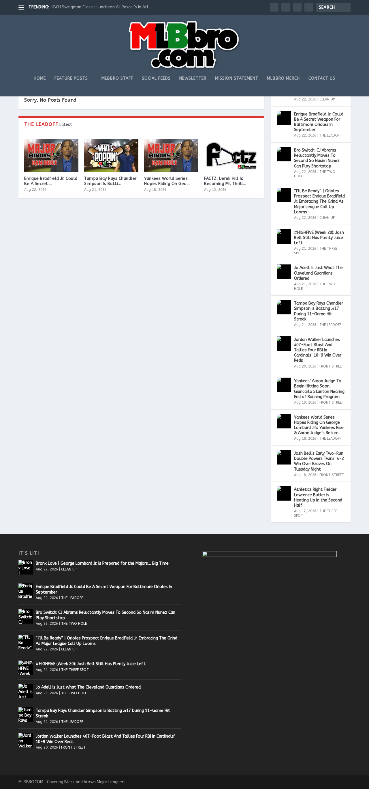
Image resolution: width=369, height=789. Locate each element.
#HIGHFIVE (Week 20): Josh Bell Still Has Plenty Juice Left (319, 237)
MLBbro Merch (283, 78)
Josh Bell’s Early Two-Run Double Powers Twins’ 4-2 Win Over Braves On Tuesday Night (319, 461)
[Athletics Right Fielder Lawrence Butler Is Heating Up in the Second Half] (284, 493)
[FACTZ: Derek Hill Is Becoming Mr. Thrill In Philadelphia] (231, 155)
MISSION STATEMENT (236, 78)
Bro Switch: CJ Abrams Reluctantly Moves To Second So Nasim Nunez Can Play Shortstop (317, 158)
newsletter (192, 78)
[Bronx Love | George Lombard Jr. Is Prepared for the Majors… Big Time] (25, 567)
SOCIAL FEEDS (156, 78)
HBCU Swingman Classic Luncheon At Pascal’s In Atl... (101, 7)
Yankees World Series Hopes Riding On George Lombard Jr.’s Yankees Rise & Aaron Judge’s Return (319, 425)
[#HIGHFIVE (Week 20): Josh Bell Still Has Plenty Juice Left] (284, 236)
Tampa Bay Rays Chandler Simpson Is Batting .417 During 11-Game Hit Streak (318, 311)
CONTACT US (321, 78)
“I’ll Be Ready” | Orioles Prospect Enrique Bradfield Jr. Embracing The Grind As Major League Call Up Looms (319, 201)
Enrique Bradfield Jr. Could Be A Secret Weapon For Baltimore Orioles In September (318, 122)
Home (40, 78)
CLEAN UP (327, 99)
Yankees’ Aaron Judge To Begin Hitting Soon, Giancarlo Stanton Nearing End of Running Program (319, 388)
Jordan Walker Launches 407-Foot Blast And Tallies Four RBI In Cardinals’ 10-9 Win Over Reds (317, 350)
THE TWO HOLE (74, 624)
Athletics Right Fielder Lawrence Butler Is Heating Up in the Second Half (318, 497)
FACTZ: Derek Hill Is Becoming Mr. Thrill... (225, 181)
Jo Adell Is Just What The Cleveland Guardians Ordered (318, 273)
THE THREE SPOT (75, 670)
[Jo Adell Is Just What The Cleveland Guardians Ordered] (284, 271)
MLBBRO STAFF (117, 78)
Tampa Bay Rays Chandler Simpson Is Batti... (110, 181)
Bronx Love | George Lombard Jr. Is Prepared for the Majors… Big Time (102, 563)
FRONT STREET (331, 366)
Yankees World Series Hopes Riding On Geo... (167, 181)
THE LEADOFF (330, 135)
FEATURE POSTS (71, 78)
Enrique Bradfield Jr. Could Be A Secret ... (51, 181)
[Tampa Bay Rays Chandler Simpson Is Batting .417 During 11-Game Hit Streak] (111, 155)
